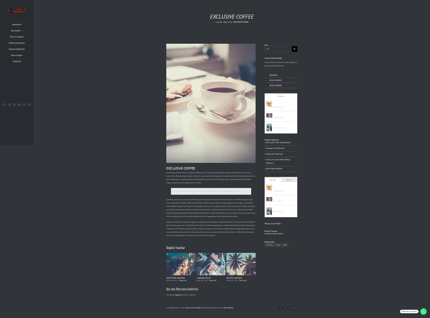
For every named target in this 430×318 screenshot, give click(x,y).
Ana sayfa (218, 22)
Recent (289, 180)
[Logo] (17, 7)
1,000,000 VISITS (173, 278)
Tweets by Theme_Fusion (274, 234)
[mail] (24, 105)
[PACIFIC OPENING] (269, 125)
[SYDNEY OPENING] (269, 115)
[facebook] (4, 105)
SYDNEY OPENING (281, 114)
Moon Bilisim (228, 308)
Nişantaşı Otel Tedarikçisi (237, 272)
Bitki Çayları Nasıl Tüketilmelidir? (280, 103)
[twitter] (9, 105)
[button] (167, 267)
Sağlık (285, 245)
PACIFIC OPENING (204, 278)
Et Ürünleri (269, 245)
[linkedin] (19, 105)
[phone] (29, 105)
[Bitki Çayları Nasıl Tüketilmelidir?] (269, 102)
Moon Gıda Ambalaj (193, 308)
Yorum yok (182, 280)
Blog (225, 22)
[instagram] (14, 105)
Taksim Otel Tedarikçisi (274, 154)
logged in (178, 295)
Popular (280, 96)
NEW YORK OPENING (274, 169)
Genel (230, 22)
